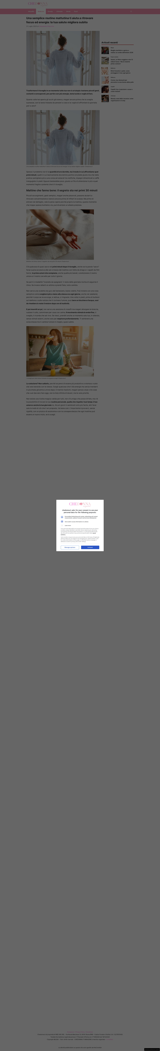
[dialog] (80, 525)
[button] (80, 525)
